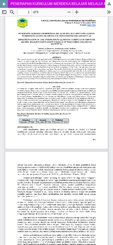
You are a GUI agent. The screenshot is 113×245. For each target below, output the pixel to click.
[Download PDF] (109, 4)
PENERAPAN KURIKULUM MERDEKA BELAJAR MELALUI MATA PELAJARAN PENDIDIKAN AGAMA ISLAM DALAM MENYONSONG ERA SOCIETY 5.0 (62, 4)
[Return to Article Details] (4, 4)
